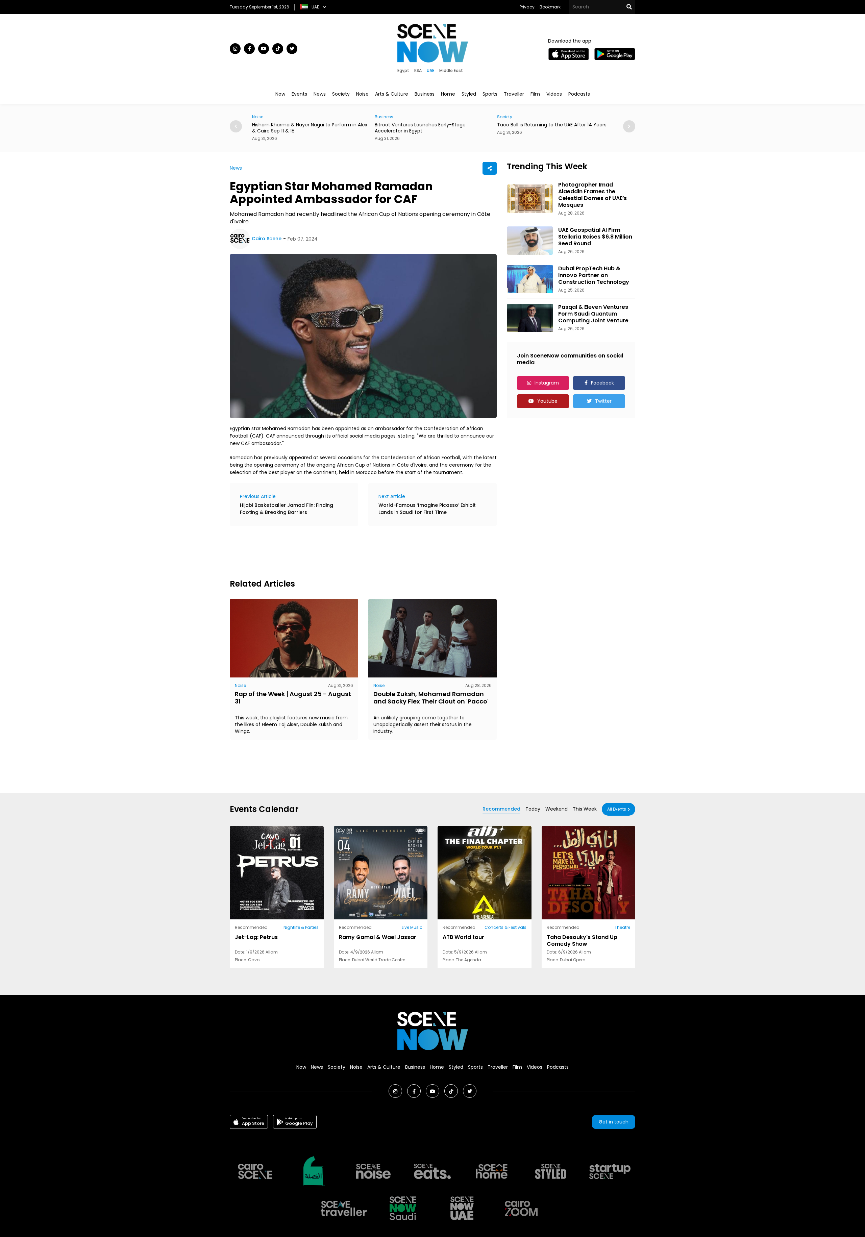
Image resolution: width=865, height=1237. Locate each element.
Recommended (501, 809)
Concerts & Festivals (505, 927)
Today (532, 809)
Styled (469, 94)
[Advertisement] (353, 551)
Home (448, 94)
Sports (490, 94)
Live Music (412, 927)
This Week (585, 809)
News (320, 94)
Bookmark (550, 7)
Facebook (602, 382)
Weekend (556, 809)
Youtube (547, 401)
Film (535, 94)
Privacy (527, 7)
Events (299, 94)
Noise (362, 94)
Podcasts (579, 94)
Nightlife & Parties (301, 927)
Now (280, 94)
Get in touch (613, 1121)
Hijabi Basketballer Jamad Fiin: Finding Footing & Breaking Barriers (286, 509)
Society (341, 94)
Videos (554, 94)
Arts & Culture (391, 94)
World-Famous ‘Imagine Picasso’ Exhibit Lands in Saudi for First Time (427, 509)
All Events (616, 809)
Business (425, 94)
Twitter (603, 401)
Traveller (514, 94)
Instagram (547, 382)
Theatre (622, 927)
